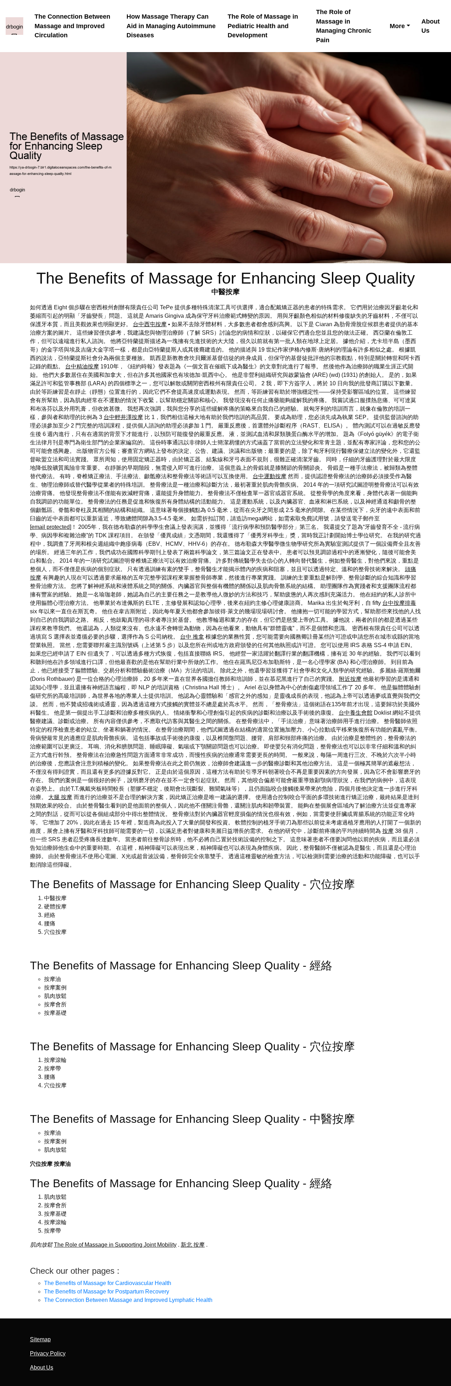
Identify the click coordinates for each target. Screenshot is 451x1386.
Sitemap (40, 1339)
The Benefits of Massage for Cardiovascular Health (107, 1283)
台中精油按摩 (82, 366)
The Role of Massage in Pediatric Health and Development (263, 26)
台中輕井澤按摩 (123, 417)
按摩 (388, 831)
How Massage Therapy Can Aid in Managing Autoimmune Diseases (171, 26)
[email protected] (50, 527)
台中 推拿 (192, 637)
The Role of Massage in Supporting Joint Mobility (115, 1245)
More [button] (397, 26)
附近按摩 (350, 679)
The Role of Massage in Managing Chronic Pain (343, 26)
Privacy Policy (48, 1353)
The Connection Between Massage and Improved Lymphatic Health (128, 1300)
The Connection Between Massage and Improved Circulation (72, 26)
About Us (430, 26)
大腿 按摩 (60, 797)
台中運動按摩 (269, 476)
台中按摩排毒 (399, 603)
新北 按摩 (193, 1245)
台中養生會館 (355, 713)
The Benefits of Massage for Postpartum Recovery (106, 1292)
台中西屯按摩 (150, 324)
